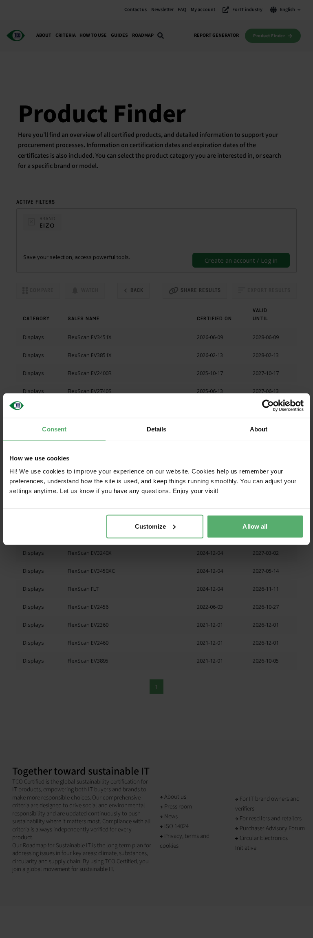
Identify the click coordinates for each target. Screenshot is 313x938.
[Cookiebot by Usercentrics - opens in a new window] (268, 406)
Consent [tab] (54, 429)
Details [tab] (157, 429)
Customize (150, 526)
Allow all (254, 526)
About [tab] (259, 429)
